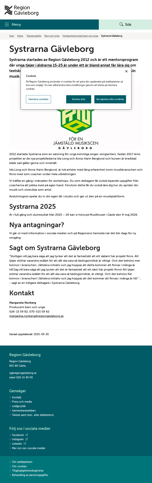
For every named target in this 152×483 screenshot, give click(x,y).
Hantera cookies (39, 99)
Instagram (18, 439)
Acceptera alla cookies (110, 99)
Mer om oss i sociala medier (28, 448)
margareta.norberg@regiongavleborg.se (36, 316)
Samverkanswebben (24, 410)
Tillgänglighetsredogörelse (28, 470)
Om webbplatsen (22, 462)
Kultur (20, 36)
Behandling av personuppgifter (30, 475)
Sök (128, 24)
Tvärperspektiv (34, 36)
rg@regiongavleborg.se (23, 373)
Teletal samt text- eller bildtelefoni (33, 415)
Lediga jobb (19, 406)
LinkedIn (17, 443)
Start (11, 36)
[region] (76, 88)
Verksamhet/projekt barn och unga (80, 36)
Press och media (22, 401)
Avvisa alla (78, 99)
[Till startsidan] (21, 11)
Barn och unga (51, 36)
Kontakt (16, 397)
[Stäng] (126, 71)
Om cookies (19, 466)
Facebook (18, 435)
